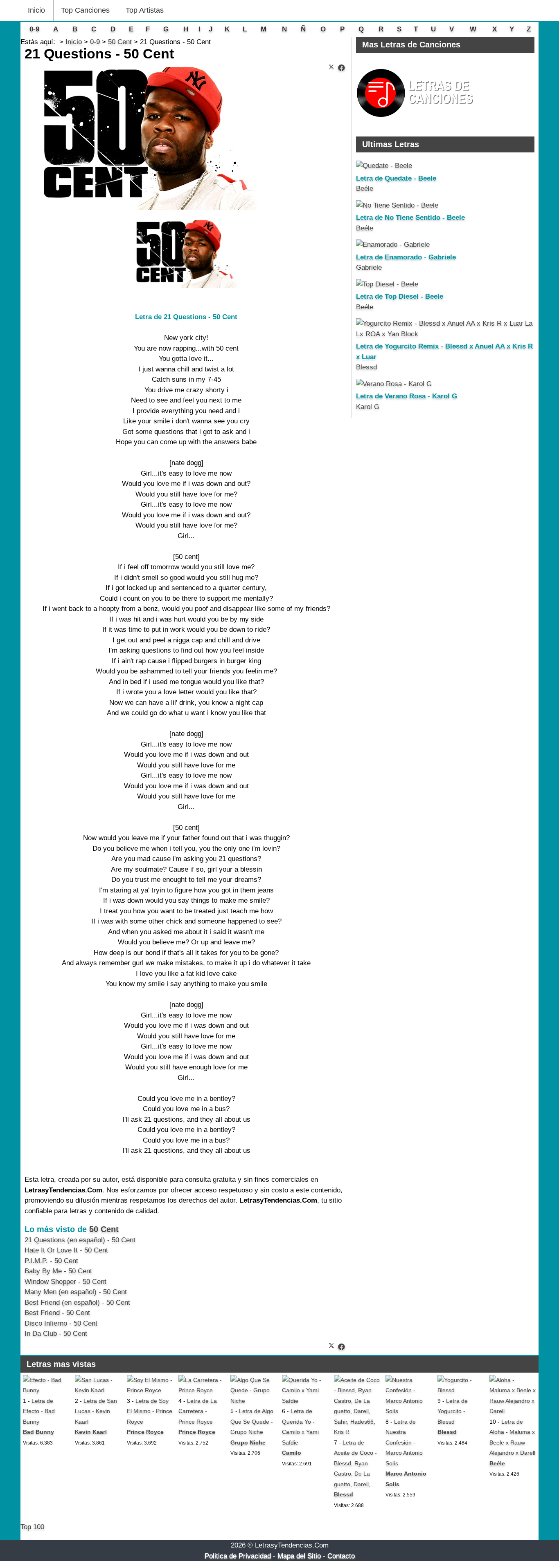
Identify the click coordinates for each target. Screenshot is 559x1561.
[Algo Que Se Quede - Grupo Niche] (253, 1401)
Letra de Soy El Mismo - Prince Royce (149, 1411)
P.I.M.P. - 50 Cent (51, 1261)
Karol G (367, 407)
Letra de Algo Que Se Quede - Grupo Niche (251, 1421)
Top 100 (32, 1527)
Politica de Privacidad (238, 1556)
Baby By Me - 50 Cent (58, 1271)
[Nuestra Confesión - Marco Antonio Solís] (408, 1411)
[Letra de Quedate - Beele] (384, 166)
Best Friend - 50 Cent (57, 1313)
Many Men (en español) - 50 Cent (76, 1292)
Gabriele (369, 267)
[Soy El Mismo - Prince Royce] (150, 1390)
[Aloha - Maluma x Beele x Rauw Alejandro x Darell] (512, 1411)
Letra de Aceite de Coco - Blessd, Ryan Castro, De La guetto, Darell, (355, 1463)
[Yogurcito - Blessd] (460, 1390)
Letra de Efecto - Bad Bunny (39, 1411)
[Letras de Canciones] (416, 121)
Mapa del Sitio (299, 1556)
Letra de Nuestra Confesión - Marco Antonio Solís (404, 1442)
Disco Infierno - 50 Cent (61, 1323)
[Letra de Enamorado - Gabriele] (393, 244)
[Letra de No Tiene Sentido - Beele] (397, 205)
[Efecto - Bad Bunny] (46, 1390)
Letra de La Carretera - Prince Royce (197, 1411)
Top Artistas (145, 10)
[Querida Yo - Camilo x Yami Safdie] (305, 1401)
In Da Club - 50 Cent (56, 1333)
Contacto (341, 1556)
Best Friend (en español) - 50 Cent (77, 1302)
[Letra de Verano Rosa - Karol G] (394, 384)
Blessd (366, 367)
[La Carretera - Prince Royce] (201, 1390)
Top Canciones (85, 10)
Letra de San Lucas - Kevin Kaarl (96, 1411)
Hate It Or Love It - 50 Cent (66, 1250)
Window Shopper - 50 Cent (65, 1282)
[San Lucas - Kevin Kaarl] (98, 1390)
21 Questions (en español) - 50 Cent (80, 1240)
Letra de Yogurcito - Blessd (452, 1411)
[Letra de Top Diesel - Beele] (387, 284)
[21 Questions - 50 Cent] (341, 68)
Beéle (364, 188)
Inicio (36, 10)
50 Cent (104, 1229)
